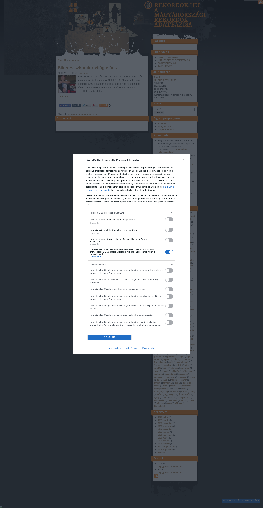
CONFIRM (109, 337)
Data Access (131, 348)
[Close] (184, 160)
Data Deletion (114, 348)
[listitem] (131, 212)
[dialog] (131, 254)
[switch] (169, 219)
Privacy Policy (148, 348)
